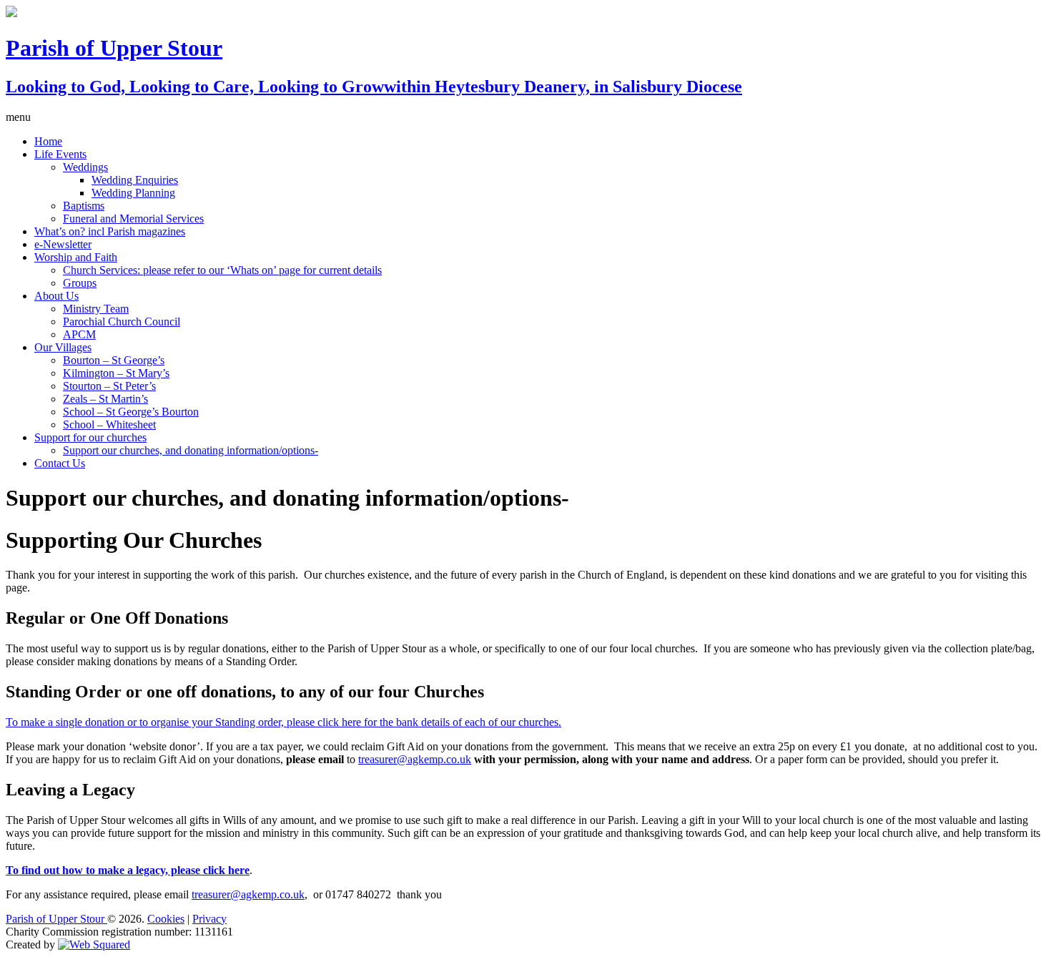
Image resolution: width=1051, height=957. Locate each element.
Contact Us (59, 463)
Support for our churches (90, 437)
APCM (79, 334)
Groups (80, 283)
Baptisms (83, 206)
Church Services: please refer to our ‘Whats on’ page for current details (222, 270)
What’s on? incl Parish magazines (109, 231)
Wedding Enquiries (135, 180)
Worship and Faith (75, 257)
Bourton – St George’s (113, 360)
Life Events (60, 154)
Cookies (165, 919)
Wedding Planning (133, 193)
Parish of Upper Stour (56, 919)
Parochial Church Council (121, 321)
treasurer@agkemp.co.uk (414, 759)
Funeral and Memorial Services (133, 218)
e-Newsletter (63, 244)
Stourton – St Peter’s (109, 386)
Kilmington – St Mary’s (116, 373)
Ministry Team (96, 309)
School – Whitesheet (109, 424)
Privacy (209, 919)
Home (48, 141)
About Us (56, 296)
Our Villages (63, 347)
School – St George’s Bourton (131, 412)
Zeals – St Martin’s (105, 399)
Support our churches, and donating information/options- (190, 450)
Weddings (85, 167)
